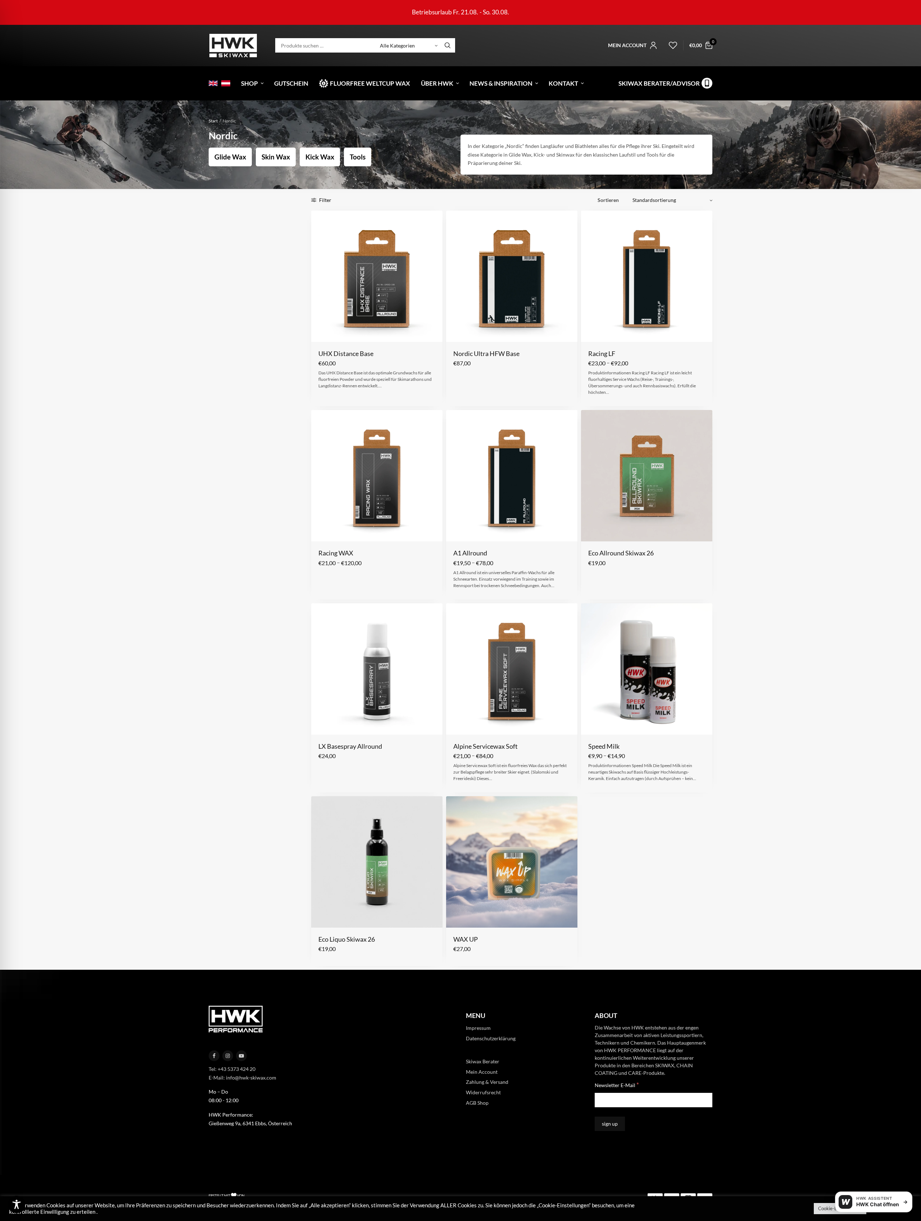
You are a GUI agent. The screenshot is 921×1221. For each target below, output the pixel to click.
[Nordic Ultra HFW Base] (511, 276)
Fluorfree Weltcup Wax (370, 83)
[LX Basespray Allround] (377, 669)
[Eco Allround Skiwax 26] (646, 475)
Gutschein (291, 83)
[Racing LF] (646, 276)
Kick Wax (319, 157)
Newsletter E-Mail (617, 1085)
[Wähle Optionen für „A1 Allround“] (458, 530)
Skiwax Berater (482, 1061)
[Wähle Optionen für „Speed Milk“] (593, 723)
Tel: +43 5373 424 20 (232, 1069)
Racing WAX (335, 553)
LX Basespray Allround (350, 746)
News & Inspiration (500, 83)
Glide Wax (230, 157)
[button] (323, 330)
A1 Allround (470, 553)
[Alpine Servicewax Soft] (511, 669)
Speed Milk (604, 746)
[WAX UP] (511, 862)
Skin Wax (276, 157)
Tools (358, 157)
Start (213, 120)
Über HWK (437, 83)
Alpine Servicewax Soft (485, 746)
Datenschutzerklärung (491, 1038)
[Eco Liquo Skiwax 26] (377, 862)
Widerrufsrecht (483, 1092)
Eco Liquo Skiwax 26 (346, 939)
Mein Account (482, 1071)
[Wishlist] (670, 45)
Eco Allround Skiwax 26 (621, 553)
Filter (324, 200)
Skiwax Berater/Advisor (659, 83)
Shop (249, 83)
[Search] (447, 45)
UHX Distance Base (345, 353)
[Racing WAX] (377, 475)
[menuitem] (213, 83)
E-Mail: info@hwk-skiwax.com (242, 1077)
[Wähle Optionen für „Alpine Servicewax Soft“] (458, 723)
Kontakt (563, 83)
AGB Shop (477, 1103)
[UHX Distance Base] (377, 276)
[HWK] (233, 45)
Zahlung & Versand (487, 1082)
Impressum (478, 1028)
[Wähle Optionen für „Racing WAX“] (323, 530)
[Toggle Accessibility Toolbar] (16, 1204)
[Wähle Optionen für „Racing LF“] (593, 330)
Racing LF (601, 353)
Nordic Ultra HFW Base (486, 353)
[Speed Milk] (646, 669)
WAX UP (465, 939)
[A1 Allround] (511, 475)
